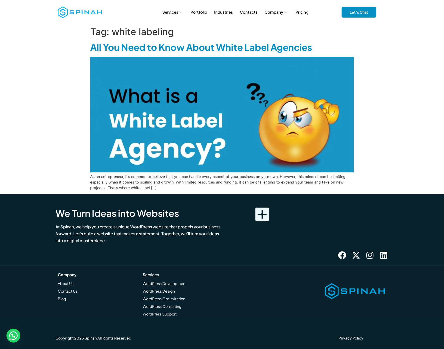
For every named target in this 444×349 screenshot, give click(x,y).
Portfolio (199, 12)
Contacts (249, 12)
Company (274, 12)
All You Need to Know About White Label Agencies (201, 47)
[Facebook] (342, 255)
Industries (223, 12)
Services (170, 12)
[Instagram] (370, 255)
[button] (13, 336)
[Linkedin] (383, 255)
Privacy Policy (351, 338)
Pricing (302, 12)
